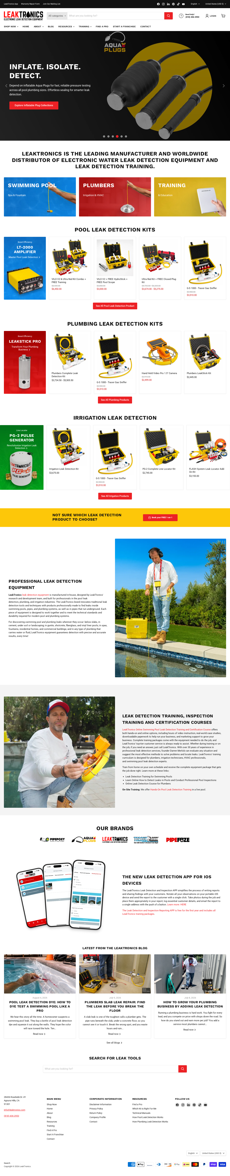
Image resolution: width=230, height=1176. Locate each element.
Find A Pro (102, 26)
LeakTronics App (11, 4)
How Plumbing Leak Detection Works (150, 1121)
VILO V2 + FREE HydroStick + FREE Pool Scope (112, 281)
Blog (51, 26)
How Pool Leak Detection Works (147, 1117)
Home (26, 26)
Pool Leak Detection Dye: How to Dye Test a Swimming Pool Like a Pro (40, 1006)
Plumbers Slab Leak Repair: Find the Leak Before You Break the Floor (115, 1006)
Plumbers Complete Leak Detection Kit (65, 375)
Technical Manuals (141, 1113)
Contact (145, 26)
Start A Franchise (124, 26)
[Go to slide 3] (113, 136)
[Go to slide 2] (108, 136)
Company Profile (97, 1117)
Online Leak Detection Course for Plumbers (148, 783)
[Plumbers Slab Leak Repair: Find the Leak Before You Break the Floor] (115, 974)
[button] (211, 16)
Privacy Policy (96, 1108)
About (38, 26)
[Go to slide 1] (104, 136)
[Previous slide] (6, 86)
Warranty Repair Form (30, 4)
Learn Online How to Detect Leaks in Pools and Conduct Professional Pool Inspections (170, 780)
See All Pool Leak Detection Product (115, 305)
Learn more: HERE (176, 904)
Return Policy (95, 1113)
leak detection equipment (35, 594)
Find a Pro (137, 1104)
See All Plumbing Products (115, 399)
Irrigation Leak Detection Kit (64, 469)
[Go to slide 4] (117, 136)
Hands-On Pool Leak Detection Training (170, 789)
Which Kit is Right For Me (144, 1108)
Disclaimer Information (100, 1104)
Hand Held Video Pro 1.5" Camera (159, 373)
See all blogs (114, 1042)
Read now (38, 1034)
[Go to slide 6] (126, 136)
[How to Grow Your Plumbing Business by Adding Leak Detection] (190, 974)
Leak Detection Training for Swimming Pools (148, 776)
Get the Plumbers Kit (26, 96)
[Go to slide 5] (121, 136)
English (194, 4)
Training (84, 26)
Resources (65, 26)
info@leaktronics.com (14, 1110)
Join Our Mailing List (51, 4)
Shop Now (10, 26)
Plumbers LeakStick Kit (199, 373)
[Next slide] (223, 86)
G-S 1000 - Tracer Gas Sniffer (202, 288)
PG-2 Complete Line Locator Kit (159, 469)
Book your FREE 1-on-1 (162, 517)
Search (7, 1163)
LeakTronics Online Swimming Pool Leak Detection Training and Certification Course (166, 729)
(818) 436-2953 (11, 1116)
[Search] (168, 15)
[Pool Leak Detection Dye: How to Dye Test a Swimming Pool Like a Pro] (40, 974)
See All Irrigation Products (115, 496)
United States (214, 4)
